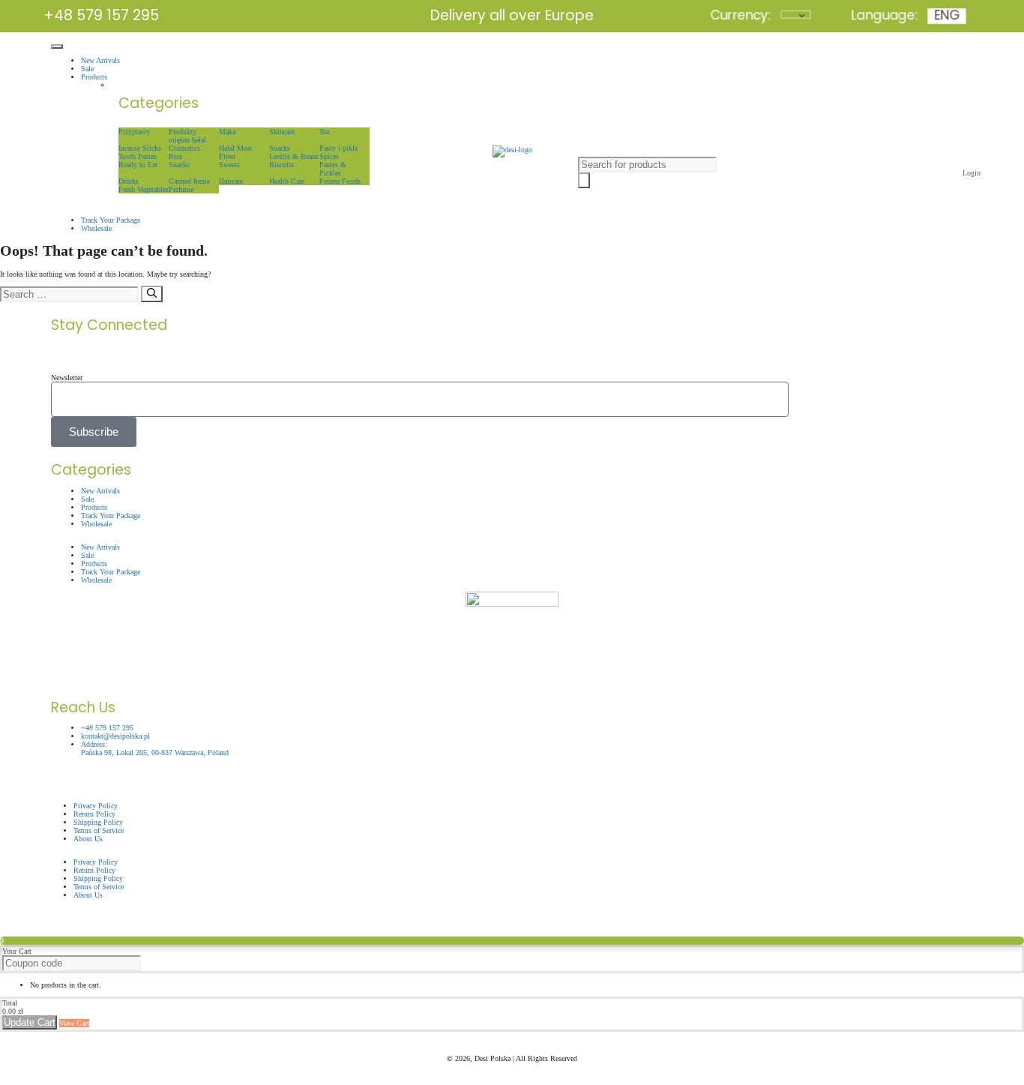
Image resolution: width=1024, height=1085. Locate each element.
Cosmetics (184, 148)
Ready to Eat (137, 164)
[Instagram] (377, 353)
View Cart (74, 1023)
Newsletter (66, 377)
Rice (175, 156)
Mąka (227, 131)
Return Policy (94, 870)
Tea (324, 131)
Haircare (231, 181)
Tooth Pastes (137, 156)
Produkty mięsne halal (187, 135)
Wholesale (96, 228)
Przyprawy (134, 131)
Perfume (181, 189)
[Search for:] (70, 295)
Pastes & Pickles (332, 168)
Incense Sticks (139, 148)
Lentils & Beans (294, 156)
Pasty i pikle (338, 148)
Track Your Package (110, 220)
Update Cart (29, 1022)
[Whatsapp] (684, 353)
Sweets (229, 164)
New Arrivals (100, 60)
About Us (88, 839)
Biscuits (281, 164)
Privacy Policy (95, 862)
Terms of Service (98, 887)
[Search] (152, 294)
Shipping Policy (98, 878)
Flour (227, 156)
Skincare (282, 131)
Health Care (286, 181)
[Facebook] (69, 353)
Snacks (279, 148)
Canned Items (189, 181)
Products (94, 77)
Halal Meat (235, 148)
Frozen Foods (340, 181)
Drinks (128, 181)
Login (972, 173)
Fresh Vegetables (143, 189)
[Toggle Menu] (57, 46)
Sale (87, 68)
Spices (329, 156)
